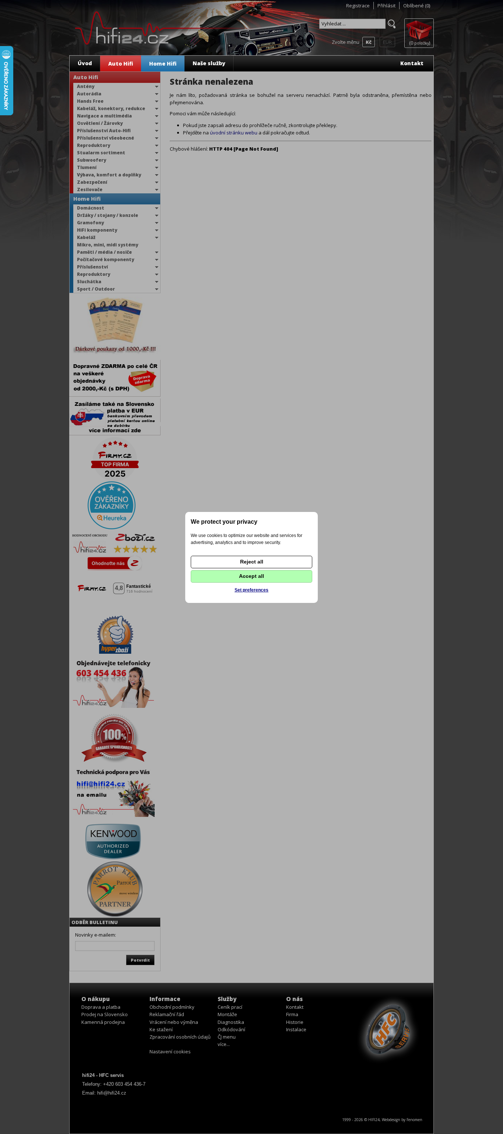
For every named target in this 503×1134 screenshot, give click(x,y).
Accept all (251, 576)
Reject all (251, 562)
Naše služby (209, 63)
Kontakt (411, 63)
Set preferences (251, 590)
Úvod (85, 63)
